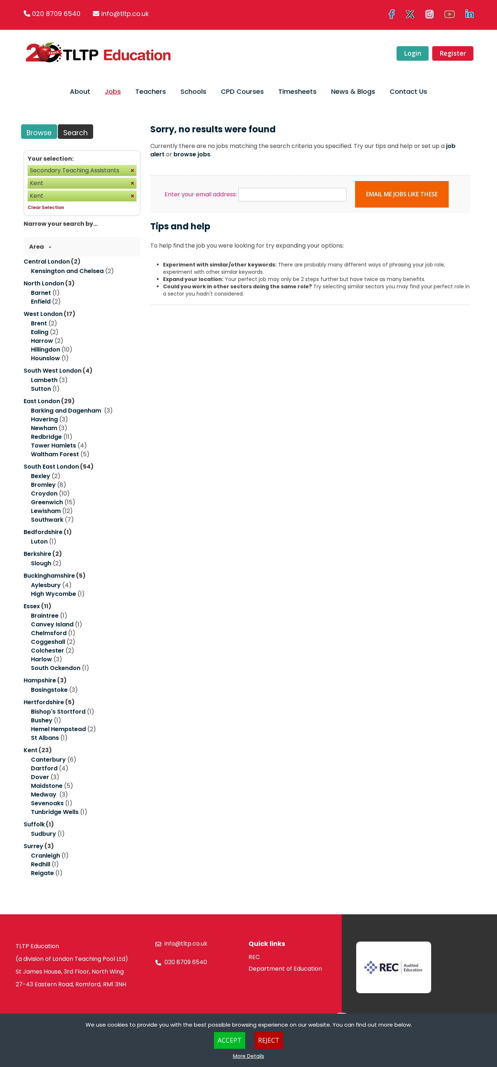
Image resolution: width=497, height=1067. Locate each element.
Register (453, 53)
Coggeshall (48, 642)
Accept (230, 1040)
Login (412, 53)
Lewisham (46, 511)
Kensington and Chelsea (67, 271)
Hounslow (45, 358)
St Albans (45, 738)
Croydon (44, 493)
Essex (32, 606)
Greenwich (47, 502)
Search (75, 133)
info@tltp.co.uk (125, 13)
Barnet (41, 293)
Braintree (45, 615)
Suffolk (34, 824)
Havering (44, 419)
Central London (47, 261)
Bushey (41, 720)
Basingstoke (49, 690)
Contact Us (408, 91)
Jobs (113, 91)
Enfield (41, 301)
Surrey (33, 846)
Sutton (41, 389)
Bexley (40, 476)
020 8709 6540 (56, 13)
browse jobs (192, 154)
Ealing (39, 332)
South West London (52, 370)
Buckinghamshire (49, 575)
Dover (40, 777)
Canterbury (48, 759)
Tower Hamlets (53, 445)
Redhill (40, 864)
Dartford (44, 768)
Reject (268, 1040)
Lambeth (44, 380)
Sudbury (43, 834)
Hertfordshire (44, 702)
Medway (44, 794)
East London (42, 401)
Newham (44, 428)
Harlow (41, 659)
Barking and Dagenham (67, 410)
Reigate (42, 873)
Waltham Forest (55, 454)
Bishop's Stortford (58, 711)
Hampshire (40, 680)
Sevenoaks (47, 803)
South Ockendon (55, 668)
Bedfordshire (43, 532)
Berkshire (37, 554)
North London (44, 283)
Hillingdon (45, 349)
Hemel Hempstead (58, 729)
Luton (39, 541)
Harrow (42, 341)
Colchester (47, 650)
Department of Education (285, 968)
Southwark (47, 520)
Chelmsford (49, 633)
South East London (51, 466)
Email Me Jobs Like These (402, 194)
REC (254, 957)
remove (132, 170)
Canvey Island (52, 624)
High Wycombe (53, 594)
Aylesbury (46, 585)
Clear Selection (46, 207)
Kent (30, 750)
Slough (41, 563)
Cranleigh (45, 855)
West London (43, 314)
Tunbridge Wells (55, 812)
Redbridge (46, 437)
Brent (39, 323)
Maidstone (47, 786)
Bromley (43, 485)
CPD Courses (242, 91)
